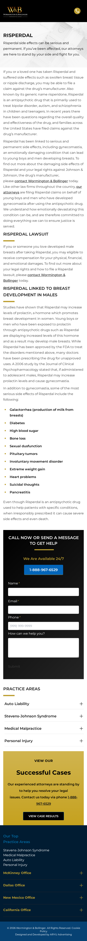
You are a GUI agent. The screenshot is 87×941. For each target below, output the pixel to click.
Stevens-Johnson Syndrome (26, 850)
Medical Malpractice (19, 855)
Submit (14, 666)
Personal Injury (15, 865)
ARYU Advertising (61, 934)
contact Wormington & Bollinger (41, 181)
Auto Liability (13, 860)
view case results (43, 816)
